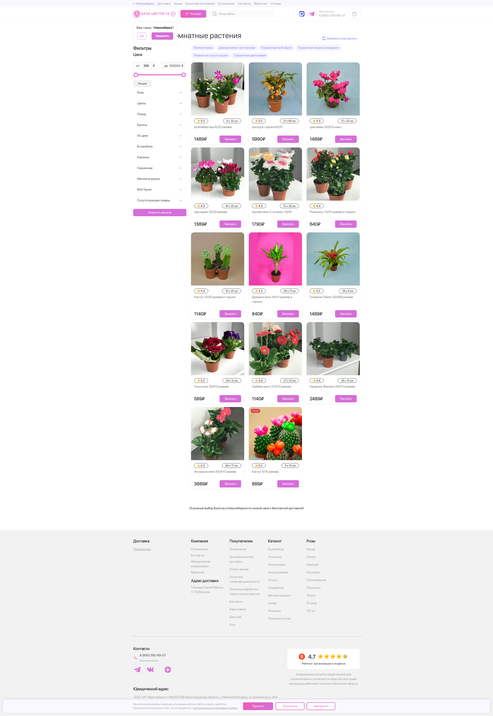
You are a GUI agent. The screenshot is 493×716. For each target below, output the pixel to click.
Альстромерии (278, 572)
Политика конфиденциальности (244, 579)
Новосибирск (145, 3)
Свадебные (275, 588)
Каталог (196, 14)
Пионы (272, 580)
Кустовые (313, 572)
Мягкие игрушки (148, 179)
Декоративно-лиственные (237, 47)
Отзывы (275, 3)
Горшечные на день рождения (318, 47)
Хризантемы (276, 564)
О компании (226, 3)
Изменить (162, 36)
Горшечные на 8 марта (276, 47)
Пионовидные (316, 580)
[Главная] (155, 14)
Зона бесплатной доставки (241, 559)
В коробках (145, 146)
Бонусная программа (200, 3)
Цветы (141, 103)
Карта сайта (238, 609)
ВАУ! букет (144, 189)
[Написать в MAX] (302, 14)
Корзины (143, 157)
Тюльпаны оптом (279, 618)
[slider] (136, 75)
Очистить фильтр (159, 212)
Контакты (244, 3)
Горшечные (145, 168)
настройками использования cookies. (215, 707)
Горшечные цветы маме (250, 55)
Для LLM (235, 617)
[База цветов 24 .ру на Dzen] (168, 670)
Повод (141, 114)
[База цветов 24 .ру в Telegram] (137, 669)
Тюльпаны (275, 557)
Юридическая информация (200, 564)
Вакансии (260, 3)
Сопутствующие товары (153, 200)
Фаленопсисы (203, 47)
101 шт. (311, 611)
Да (142, 36)
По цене (142, 135)
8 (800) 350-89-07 (153, 655)
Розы (140, 92)
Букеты (142, 125)
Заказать (230, 139)
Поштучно (314, 588)
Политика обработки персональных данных (245, 591)
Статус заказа (239, 569)
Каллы (272, 603)
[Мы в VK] (150, 669)
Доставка (164, 3)
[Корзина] (354, 14)
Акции (178, 3)
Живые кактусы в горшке (211, 55)
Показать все (142, 549)
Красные (313, 564)
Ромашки (274, 611)
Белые (311, 549)
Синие (311, 557)
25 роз (311, 595)
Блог (233, 624)
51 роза (312, 603)
